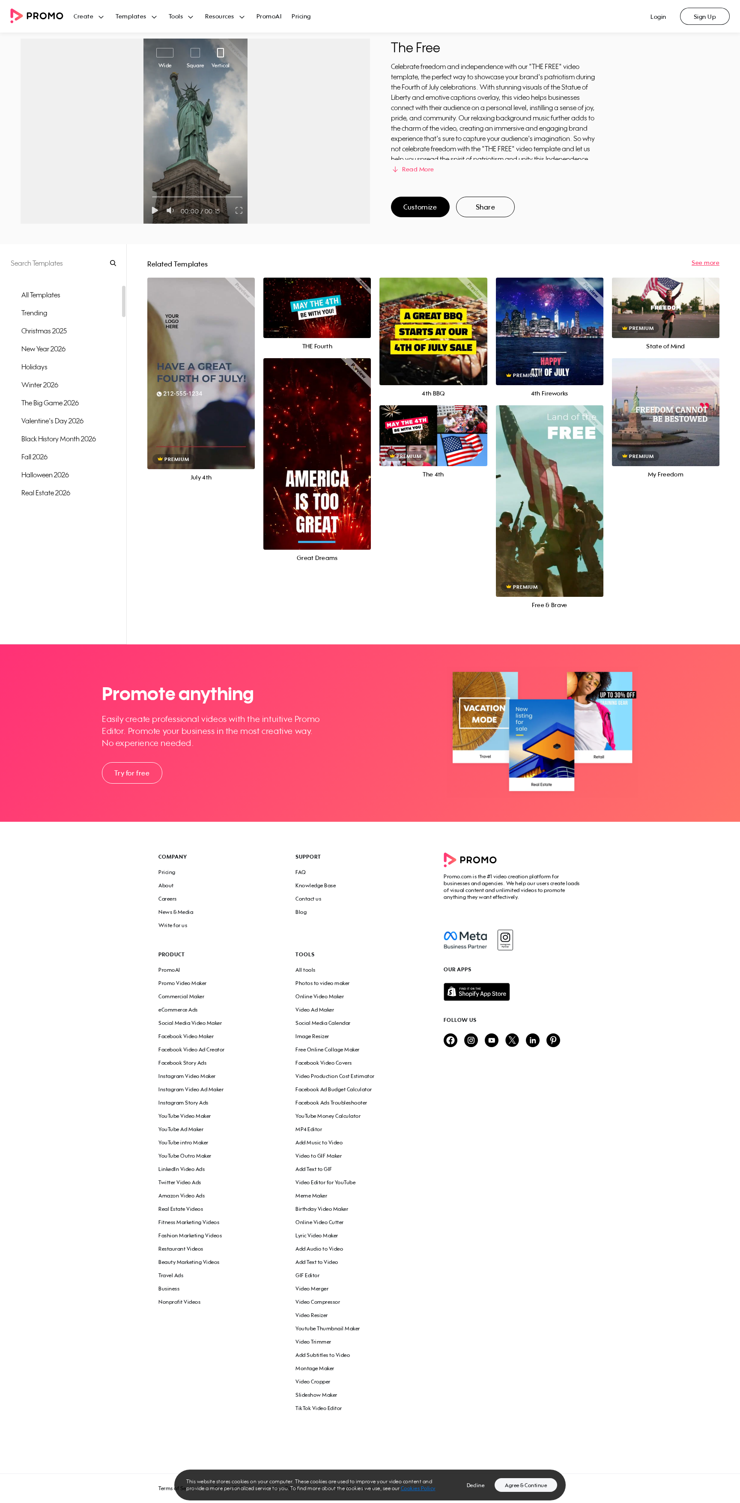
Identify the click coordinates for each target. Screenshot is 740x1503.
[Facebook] (465, 940)
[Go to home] (42, 16)
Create (83, 16)
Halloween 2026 (45, 474)
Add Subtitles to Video (322, 1355)
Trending (34, 312)
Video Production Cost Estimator (335, 1076)
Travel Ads (170, 1275)
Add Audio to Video (319, 1249)
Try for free (131, 773)
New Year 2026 (43, 348)
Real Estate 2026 (45, 492)
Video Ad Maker (314, 1009)
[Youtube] (491, 1040)
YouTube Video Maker (184, 1116)
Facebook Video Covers (323, 1063)
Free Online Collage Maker (327, 1049)
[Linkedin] (533, 1040)
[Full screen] (239, 210)
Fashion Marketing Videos (190, 1235)
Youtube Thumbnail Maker (327, 1328)
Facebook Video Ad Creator (191, 1049)
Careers (167, 898)
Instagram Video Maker (187, 1076)
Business (168, 1288)
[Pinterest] (553, 1040)
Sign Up (705, 16)
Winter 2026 (39, 384)
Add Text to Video (316, 1262)
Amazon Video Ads (181, 1195)
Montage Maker (314, 1368)
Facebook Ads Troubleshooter (331, 1102)
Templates (131, 16)
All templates (40, 294)
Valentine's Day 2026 (52, 420)
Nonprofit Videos (179, 1302)
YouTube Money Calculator (328, 1116)
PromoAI (269, 16)
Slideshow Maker (316, 1395)
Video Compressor (317, 1302)
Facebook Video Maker (186, 1036)
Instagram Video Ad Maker (191, 1089)
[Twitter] (512, 1040)
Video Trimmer (313, 1341)
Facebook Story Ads (182, 1063)
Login (658, 16)
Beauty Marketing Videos (189, 1262)
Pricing (301, 16)
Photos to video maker (322, 983)
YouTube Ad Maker (180, 1129)
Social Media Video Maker (190, 1023)
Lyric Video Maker (316, 1235)
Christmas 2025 (44, 330)
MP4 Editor (308, 1129)
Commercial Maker (181, 996)
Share (485, 207)
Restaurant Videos (180, 1249)
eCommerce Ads (178, 1009)
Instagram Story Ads (183, 1102)
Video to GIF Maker (318, 1156)
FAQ (300, 872)
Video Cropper (313, 1381)
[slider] (152, 197)
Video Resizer (311, 1315)
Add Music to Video (319, 1142)
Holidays (34, 366)
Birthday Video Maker (321, 1209)
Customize (420, 207)
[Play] (154, 210)
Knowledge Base (315, 885)
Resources (219, 16)
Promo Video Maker (182, 983)
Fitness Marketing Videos (188, 1222)
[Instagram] (505, 940)
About (166, 885)
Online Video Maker (319, 996)
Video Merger (311, 1288)
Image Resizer (312, 1036)
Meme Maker (311, 1195)
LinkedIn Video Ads (181, 1169)
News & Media (175, 912)
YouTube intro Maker (183, 1142)
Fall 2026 (34, 456)
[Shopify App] (513, 992)
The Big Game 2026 (50, 402)
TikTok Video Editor (318, 1408)
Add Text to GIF (313, 1169)
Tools (176, 16)
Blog (301, 912)
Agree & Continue (526, 1485)
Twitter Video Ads (179, 1182)
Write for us (172, 925)
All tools (305, 970)
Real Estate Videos (180, 1209)
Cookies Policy (418, 1488)
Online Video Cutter (319, 1222)
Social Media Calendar (323, 1023)
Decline (476, 1485)
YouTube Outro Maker (185, 1156)
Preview (201, 364)
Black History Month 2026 (58, 438)
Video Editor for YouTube (325, 1182)
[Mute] (172, 210)
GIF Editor (307, 1275)
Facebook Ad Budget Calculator (333, 1089)
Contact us (308, 898)
